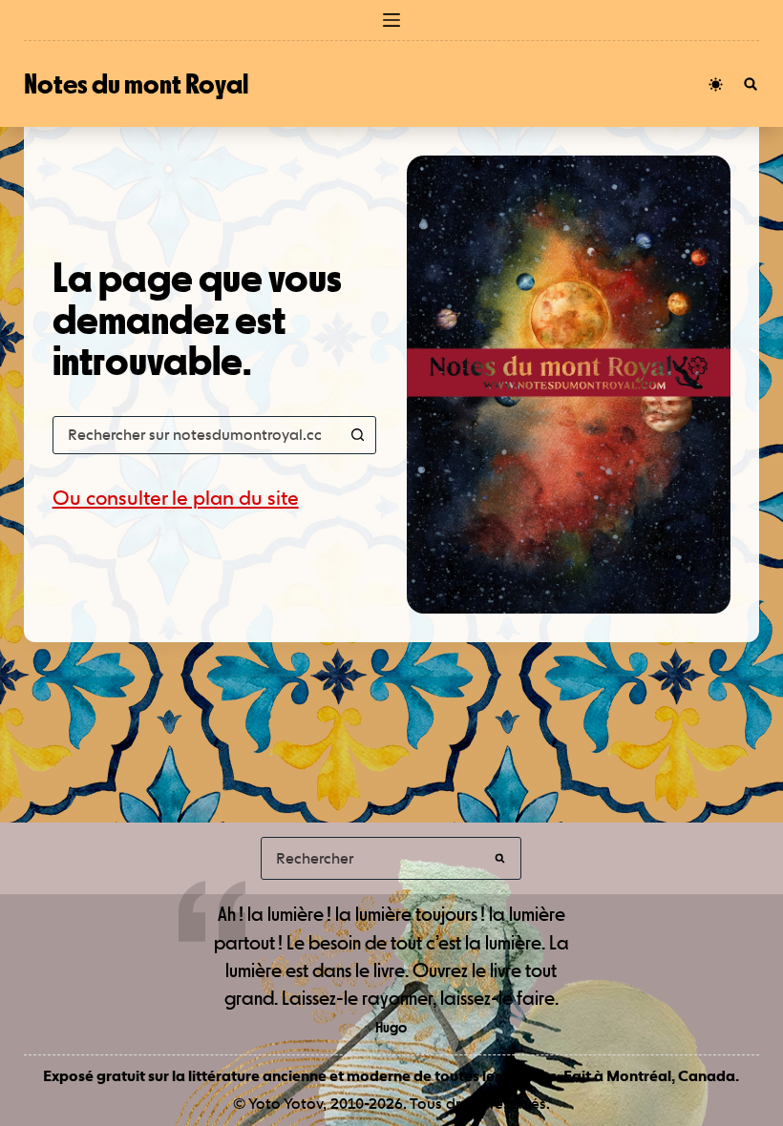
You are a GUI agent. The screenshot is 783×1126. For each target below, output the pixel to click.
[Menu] (391, 20)
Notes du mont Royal (136, 83)
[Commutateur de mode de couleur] (716, 84)
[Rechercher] (750, 84)
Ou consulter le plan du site (176, 498)
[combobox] (196, 435)
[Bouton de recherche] (357, 435)
